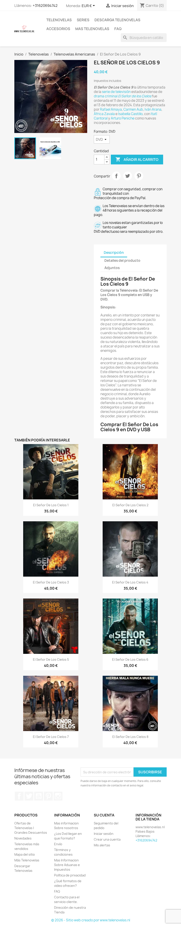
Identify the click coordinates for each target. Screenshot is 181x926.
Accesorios (58, 28)
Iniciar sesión (103, 834)
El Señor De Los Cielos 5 (51, 659)
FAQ (118, 28)
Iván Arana (153, 109)
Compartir (116, 175)
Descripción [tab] (114, 252)
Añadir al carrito (136, 159)
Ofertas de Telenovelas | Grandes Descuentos (30, 828)
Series (83, 19)
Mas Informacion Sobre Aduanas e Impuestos (67, 865)
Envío (58, 844)
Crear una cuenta (107, 839)
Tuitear (127, 175)
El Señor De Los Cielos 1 (51, 505)
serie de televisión (116, 91)
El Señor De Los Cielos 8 (130, 737)
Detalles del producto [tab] (122, 260)
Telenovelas (59, 19)
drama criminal (105, 96)
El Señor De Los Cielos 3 (51, 582)
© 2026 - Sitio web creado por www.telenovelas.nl (90, 920)
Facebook (19, 796)
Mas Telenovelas (92, 28)
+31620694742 (45, 5)
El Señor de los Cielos (134, 96)
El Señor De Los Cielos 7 (51, 737)
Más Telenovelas (26, 860)
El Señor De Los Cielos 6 (130, 659)
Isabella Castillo (130, 114)
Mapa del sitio (24, 854)
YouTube (38, 796)
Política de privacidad (70, 875)
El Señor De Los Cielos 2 (130, 505)
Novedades (23, 838)
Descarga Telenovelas (117, 19)
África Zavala (104, 114)
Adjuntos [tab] (112, 268)
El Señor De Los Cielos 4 (130, 582)
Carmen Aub (133, 109)
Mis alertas (102, 845)
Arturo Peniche (122, 118)
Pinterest (138, 175)
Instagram (58, 796)
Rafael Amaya (111, 109)
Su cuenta (104, 815)
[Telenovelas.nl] (24, 28)
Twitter (29, 796)
